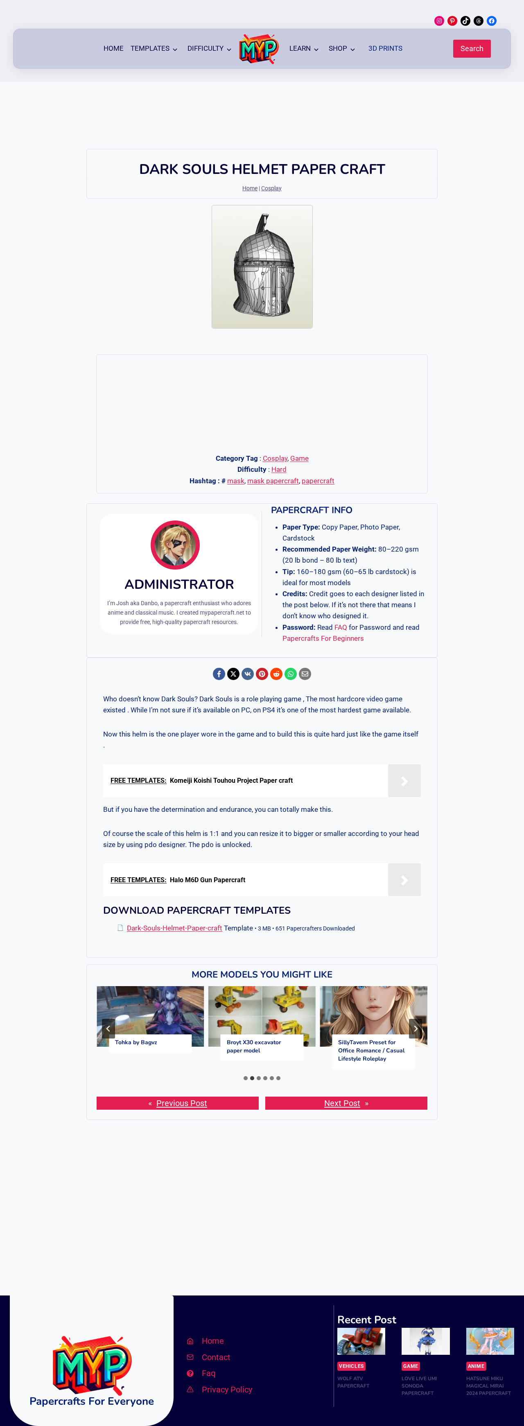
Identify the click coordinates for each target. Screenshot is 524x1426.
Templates (150, 48)
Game (299, 458)
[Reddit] (276, 674)
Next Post (342, 1103)
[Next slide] (415, 1029)
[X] (233, 674)
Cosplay (271, 188)
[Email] (305, 674)
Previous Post (181, 1103)
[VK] (248, 674)
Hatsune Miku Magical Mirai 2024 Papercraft (488, 1386)
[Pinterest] (262, 674)
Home (114, 48)
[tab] (246, 1078)
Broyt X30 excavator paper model (254, 1046)
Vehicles (351, 1366)
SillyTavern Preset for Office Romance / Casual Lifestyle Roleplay (371, 1051)
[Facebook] (219, 674)
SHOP (338, 48)
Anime (476, 1366)
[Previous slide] (108, 1029)
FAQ (340, 627)
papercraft (318, 481)
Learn (300, 48)
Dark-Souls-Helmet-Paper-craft (174, 928)
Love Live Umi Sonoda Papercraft (419, 1386)
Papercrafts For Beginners (323, 638)
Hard (279, 469)
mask (235, 481)
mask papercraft (273, 481)
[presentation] (150, 1016)
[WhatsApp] (291, 674)
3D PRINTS (385, 48)
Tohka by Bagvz (136, 1042)
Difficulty (205, 48)
